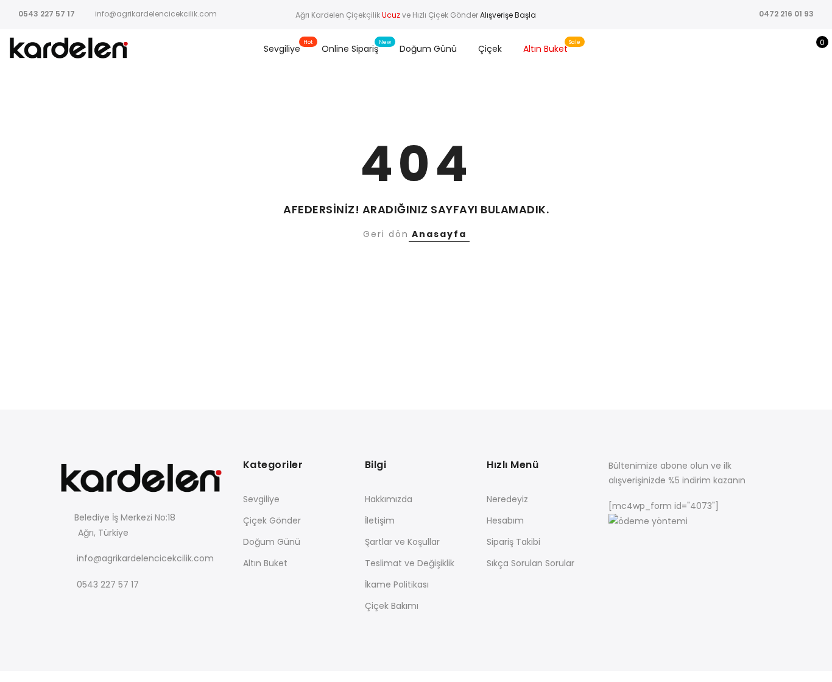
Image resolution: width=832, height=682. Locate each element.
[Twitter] (96, 611)
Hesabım (505, 520)
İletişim (380, 520)
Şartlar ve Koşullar (402, 542)
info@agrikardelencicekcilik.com (145, 558)
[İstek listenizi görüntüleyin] (794, 49)
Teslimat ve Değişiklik (409, 563)
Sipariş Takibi (513, 542)
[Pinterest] (171, 611)
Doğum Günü (428, 49)
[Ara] (756, 49)
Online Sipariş (350, 49)
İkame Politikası (397, 584)
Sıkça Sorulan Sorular (530, 563)
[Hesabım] (775, 49)
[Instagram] (146, 611)
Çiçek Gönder (272, 520)
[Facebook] (71, 611)
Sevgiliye (282, 49)
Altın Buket (545, 49)
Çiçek (490, 49)
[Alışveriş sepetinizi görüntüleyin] (813, 49)
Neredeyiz (507, 499)
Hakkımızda (388, 499)
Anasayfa (439, 234)
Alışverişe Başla (507, 15)
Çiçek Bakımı (391, 606)
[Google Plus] (121, 611)
